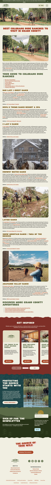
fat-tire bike (19, 112)
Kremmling (13, 222)
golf (45, 179)
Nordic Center (37, 240)
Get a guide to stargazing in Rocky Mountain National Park (17, 308)
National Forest (16, 225)
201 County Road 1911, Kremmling (14, 231)
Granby (16, 174)
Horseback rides (20, 95)
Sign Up (37, 430)
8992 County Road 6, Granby (13, 299)
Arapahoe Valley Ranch (10, 87)
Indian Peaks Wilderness (37, 294)
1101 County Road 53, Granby (13, 249)
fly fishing (15, 98)
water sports (45, 293)
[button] (23, 368)
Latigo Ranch (8, 85)
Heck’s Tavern (44, 115)
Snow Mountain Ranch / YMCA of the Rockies (15, 86)
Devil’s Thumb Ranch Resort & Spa (12, 81)
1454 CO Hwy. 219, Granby (13, 185)
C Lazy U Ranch (8, 82)
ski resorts (6, 243)
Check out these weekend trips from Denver (14, 311)
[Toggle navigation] (46, 5)
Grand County (9, 68)
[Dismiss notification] (47, 1)
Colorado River (21, 94)
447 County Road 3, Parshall (13, 104)
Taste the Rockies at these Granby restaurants (15, 309)
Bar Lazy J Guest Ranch (10, 80)
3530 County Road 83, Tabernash (14, 121)
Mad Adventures (39, 178)
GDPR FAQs (37, 425)
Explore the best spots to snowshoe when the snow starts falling (19, 312)
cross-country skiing (21, 113)
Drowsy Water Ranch (9, 84)
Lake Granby (37, 293)
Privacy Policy (40, 424)
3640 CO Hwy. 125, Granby (13, 137)
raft (29, 178)
